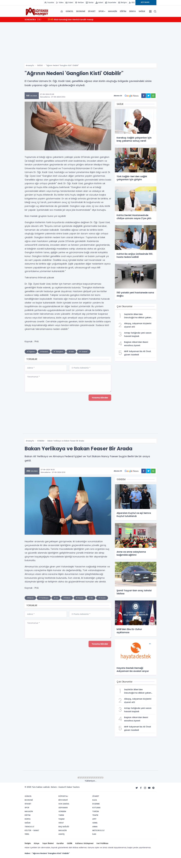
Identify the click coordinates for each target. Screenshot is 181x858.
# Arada (102, 598)
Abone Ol (118, 95)
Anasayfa (30, 65)
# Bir (91, 598)
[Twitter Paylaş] (148, 95)
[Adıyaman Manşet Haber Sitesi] (37, 11)
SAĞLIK (142, 11)
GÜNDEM (40, 441)
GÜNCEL (69, 11)
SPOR (101, 11)
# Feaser (79, 598)
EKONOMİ (80, 11)
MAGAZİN (112, 11)
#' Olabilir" (83, 351)
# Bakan (66, 598)
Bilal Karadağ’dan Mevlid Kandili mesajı (70, 19)
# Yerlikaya (43, 598)
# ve (56, 598)
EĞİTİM (123, 11)
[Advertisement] (98, 45)
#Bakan (30, 598)
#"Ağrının (31, 351)
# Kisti (71, 351)
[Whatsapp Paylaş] (153, 95)
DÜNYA (132, 11)
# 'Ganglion (58, 351)
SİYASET (92, 11)
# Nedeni (44, 351)
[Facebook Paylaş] (143, 95)
